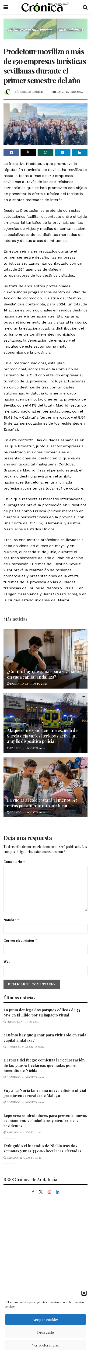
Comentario (14, 861)
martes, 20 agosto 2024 (66, 91)
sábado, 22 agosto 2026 (27, 748)
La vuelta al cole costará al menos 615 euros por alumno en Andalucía (42, 802)
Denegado (45, 1332)
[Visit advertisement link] (46, 32)
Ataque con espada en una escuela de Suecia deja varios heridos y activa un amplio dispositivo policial (42, 736)
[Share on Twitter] (28, 152)
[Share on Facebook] (11, 152)
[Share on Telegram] (62, 152)
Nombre (11, 920)
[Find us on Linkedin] (57, 1192)
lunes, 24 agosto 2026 (22, 1021)
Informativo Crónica (28, 91)
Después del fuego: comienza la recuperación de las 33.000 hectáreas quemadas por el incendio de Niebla (44, 1065)
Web (7, 961)
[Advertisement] (45, 1250)
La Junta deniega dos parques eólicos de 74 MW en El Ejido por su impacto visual (42, 1012)
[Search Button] (85, 7)
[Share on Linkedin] (80, 152)
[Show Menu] (6, 7)
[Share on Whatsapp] (45, 152)
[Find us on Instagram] (49, 1192)
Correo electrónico (20, 940)
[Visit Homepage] (45, 7)
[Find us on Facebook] (33, 1192)
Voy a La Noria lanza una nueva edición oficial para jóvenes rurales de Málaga (45, 1093)
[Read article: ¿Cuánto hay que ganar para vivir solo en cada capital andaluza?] (46, 658)
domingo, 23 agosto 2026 (28, 683)
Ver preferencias (45, 1345)
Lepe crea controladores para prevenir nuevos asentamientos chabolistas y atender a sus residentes (45, 1120)
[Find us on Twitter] (41, 1192)
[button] (84, 1293)
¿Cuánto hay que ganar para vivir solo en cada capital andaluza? (43, 674)
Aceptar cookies (46, 1319)
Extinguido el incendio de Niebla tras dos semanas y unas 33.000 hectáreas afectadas (42, 1148)
